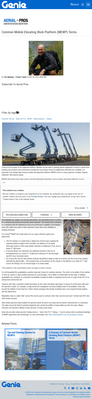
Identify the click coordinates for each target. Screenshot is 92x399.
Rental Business (39, 119)
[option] (25, 349)
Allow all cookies (75, 215)
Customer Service (8, 119)
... (25, 349)
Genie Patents (85, 384)
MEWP (29, 119)
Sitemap (61, 384)
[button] (6, 349)
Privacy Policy (37, 196)
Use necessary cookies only (17, 215)
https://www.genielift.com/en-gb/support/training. (65, 315)
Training (48, 119)
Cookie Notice (75, 384)
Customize (45, 215)
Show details (80, 208)
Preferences (54, 384)
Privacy (67, 384)
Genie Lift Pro (21, 119)
